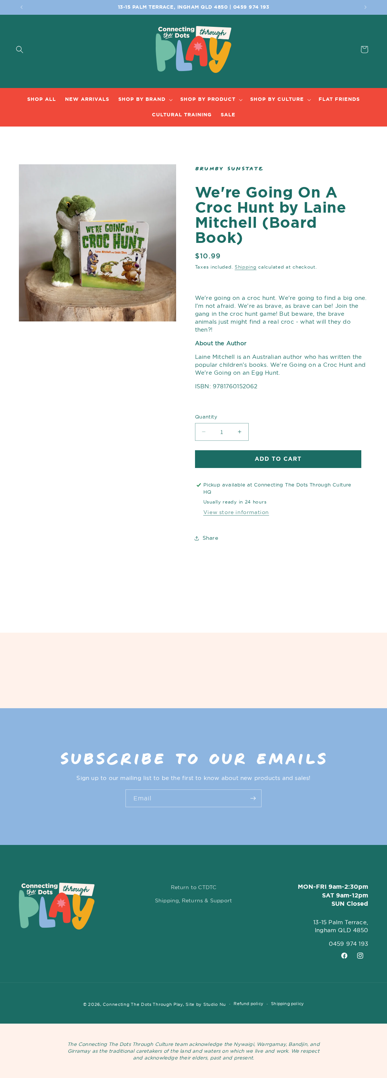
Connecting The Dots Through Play (143, 1004)
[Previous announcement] (21, 7)
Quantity (206, 417)
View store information (236, 512)
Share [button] (210, 537)
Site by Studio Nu (206, 1004)
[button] (8, 49)
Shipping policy (287, 1003)
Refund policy (248, 1003)
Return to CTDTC (194, 887)
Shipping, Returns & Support (193, 900)
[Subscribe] (253, 798)
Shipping (246, 267)
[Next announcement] (365, 7)
